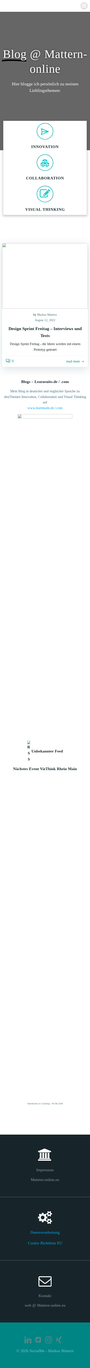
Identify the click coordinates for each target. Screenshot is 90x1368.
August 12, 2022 (45, 320)
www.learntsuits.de (41, 408)
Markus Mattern (47, 314)
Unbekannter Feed (47, 751)
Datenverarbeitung (45, 1232)
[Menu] (84, 6)
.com (59, 408)
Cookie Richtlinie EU (45, 1243)
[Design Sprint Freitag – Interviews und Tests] (45, 275)
